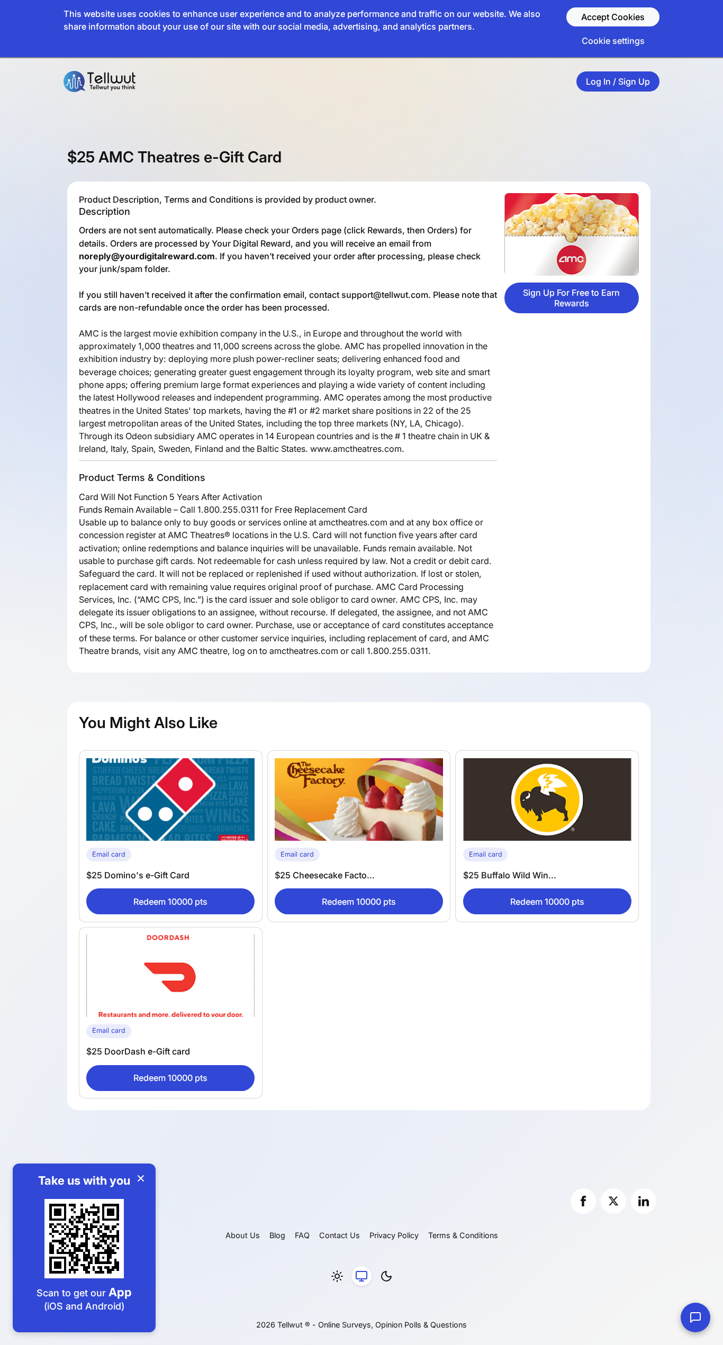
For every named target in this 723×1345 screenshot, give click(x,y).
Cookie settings (613, 40)
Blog (277, 1235)
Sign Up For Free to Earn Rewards (571, 297)
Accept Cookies (613, 17)
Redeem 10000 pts (170, 901)
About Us (242, 1235)
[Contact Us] (695, 1317)
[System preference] (361, 1276)
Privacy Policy (394, 1235)
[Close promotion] (140, 1178)
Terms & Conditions (463, 1235)
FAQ (302, 1235)
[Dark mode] (386, 1276)
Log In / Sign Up (618, 81)
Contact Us (339, 1235)
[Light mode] (337, 1276)
